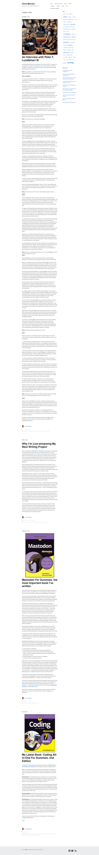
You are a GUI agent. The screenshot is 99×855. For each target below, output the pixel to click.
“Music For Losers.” (40, 65)
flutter (23, 835)
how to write (74, 34)
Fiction (63, 6)
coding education (47, 833)
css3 (52, 833)
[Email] (72, 850)
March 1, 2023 (25, 439)
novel (48, 431)
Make (26, 849)
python (38, 835)
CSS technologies (66, 26)
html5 (26, 835)
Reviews (29, 520)
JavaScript (29, 835)
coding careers (40, 833)
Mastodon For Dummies (38, 451)
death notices (72, 26)
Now (67, 6)
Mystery (45, 431)
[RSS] (75, 850)
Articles (70, 3)
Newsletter (52, 6)
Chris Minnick (28, 3)
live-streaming (36, 522)
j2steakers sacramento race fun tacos (69, 39)
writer (64, 63)
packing (72, 52)
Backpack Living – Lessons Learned (69, 92)
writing (29, 429)
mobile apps (34, 835)
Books (65, 3)
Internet (74, 37)
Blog (24, 701)
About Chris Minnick (58, 3)
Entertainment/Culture (67, 29)
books (26, 429)
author (26, 522)
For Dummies (30, 522)
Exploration (30, 431)
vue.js (73, 59)
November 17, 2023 (26, 16)
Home (51, 3)
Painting (58, 6)
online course (66, 52)
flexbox (55, 833)
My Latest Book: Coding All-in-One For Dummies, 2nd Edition (39, 758)
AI (23, 429)
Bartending (65, 19)
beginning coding (26, 833)
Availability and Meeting (54, 8)
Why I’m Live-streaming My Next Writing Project (39, 445)
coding (36, 833)
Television (74, 57)
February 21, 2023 (26, 530)
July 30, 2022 (24, 711)
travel (64, 59)
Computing (72, 24)
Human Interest (67, 37)
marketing (65, 45)
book (24, 703)
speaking (69, 57)
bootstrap (32, 833)
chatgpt (64, 21)
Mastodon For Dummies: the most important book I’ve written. (39, 583)
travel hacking (68, 59)
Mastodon (42, 522)
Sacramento (65, 57)
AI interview (25, 431)
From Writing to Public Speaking (69, 102)
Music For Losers (39, 431)
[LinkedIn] (69, 850)
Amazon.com (34, 686)
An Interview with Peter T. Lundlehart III (38, 58)
